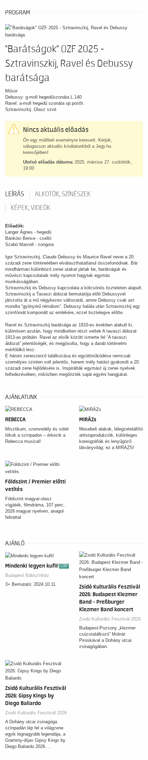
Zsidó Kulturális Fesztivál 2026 (110, 619)
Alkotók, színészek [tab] (63, 194)
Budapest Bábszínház (27, 575)
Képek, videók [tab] (30, 208)
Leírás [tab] (14, 194)
